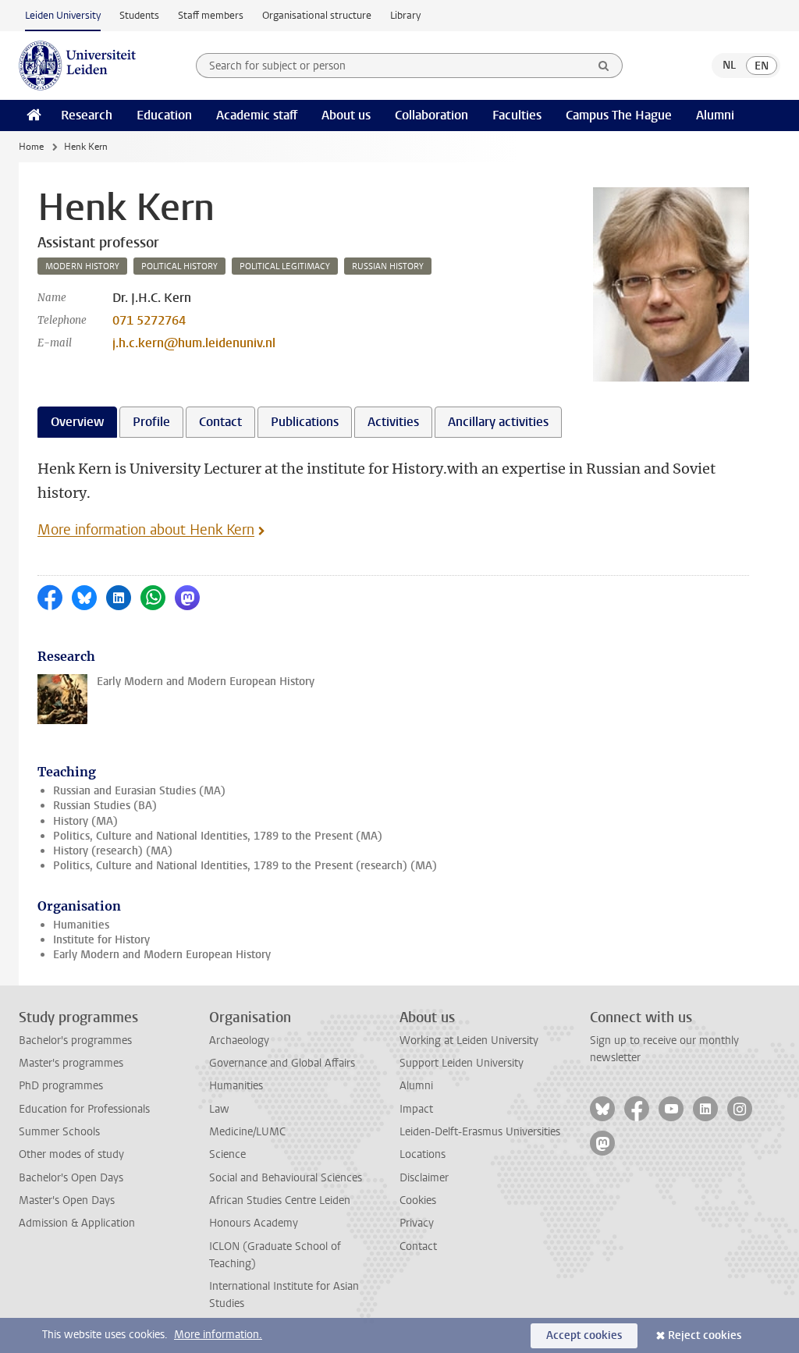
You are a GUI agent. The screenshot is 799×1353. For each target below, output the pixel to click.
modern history (82, 266)
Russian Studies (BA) (105, 805)
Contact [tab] (220, 422)
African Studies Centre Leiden (279, 1200)
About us (346, 115)
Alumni (715, 115)
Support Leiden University (462, 1063)
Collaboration (431, 115)
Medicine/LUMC (247, 1131)
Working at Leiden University (469, 1040)
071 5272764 (149, 320)
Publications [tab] (305, 422)
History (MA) (85, 821)
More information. (218, 1334)
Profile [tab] (151, 422)
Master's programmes (71, 1063)
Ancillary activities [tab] (498, 422)
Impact (416, 1109)
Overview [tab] (77, 422)
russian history (388, 266)
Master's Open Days (67, 1200)
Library (405, 15)
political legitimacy (285, 266)
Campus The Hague (619, 115)
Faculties (517, 115)
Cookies (418, 1200)
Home (31, 146)
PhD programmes (61, 1085)
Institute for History (101, 939)
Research (86, 115)
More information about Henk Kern (145, 529)
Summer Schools (59, 1131)
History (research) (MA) (112, 850)
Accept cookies (584, 1335)
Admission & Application (77, 1223)
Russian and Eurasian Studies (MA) (139, 790)
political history (179, 266)
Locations (423, 1154)
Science (227, 1154)
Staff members (210, 15)
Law (219, 1109)
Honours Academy (253, 1223)
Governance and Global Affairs (282, 1063)
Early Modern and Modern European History (162, 954)
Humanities (81, 925)
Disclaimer (424, 1177)
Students (139, 15)
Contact (418, 1246)
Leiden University (63, 15)
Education (164, 115)
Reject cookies (704, 1335)
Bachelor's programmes (75, 1040)
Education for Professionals (84, 1109)
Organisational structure (316, 15)
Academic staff (256, 115)
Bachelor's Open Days (71, 1177)
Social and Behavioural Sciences (285, 1177)
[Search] (604, 65)
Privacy (417, 1223)
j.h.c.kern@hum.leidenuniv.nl (193, 343)
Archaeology (239, 1040)
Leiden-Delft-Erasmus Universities (480, 1131)
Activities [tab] (393, 422)
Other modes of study (71, 1154)
